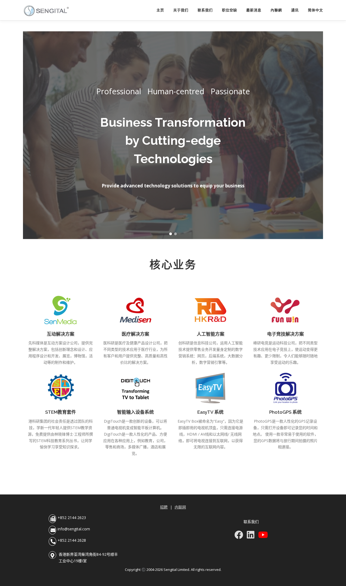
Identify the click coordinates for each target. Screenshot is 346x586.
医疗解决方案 (135, 334)
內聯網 (276, 10)
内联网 (180, 507)
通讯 (295, 10)
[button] (170, 234)
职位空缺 (229, 10)
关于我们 (180, 10)
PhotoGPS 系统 (285, 412)
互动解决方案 (60, 334)
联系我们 (205, 10)
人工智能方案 (210, 334)
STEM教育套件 (60, 412)
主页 (160, 10)
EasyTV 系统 (210, 412)
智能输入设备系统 (135, 412)
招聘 (164, 507)
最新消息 (253, 10)
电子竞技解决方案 (285, 334)
